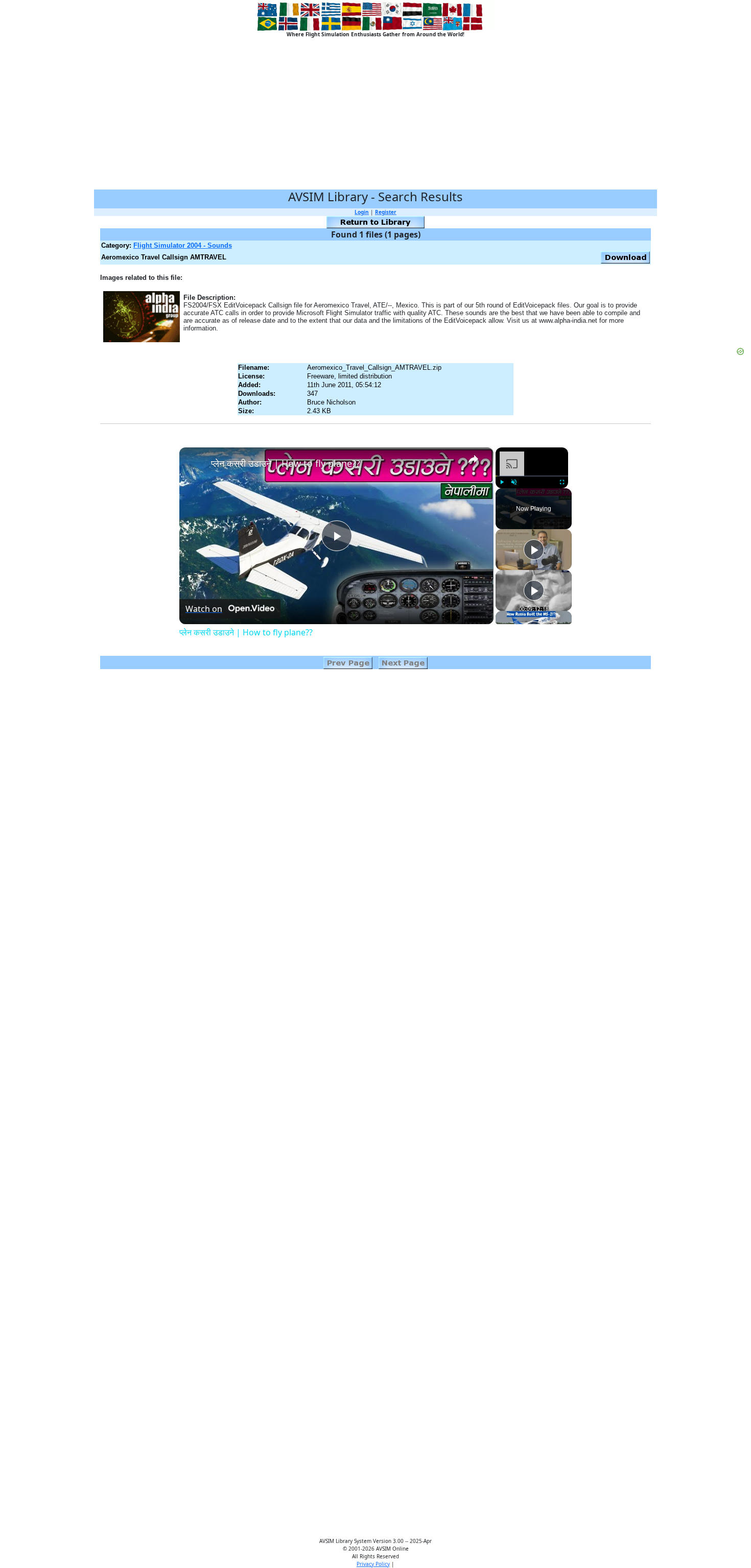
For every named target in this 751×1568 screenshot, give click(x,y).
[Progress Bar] (532, 476)
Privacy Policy (373, 1563)
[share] (473, 459)
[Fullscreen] (562, 482)
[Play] (502, 482)
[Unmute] (514, 482)
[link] (195, 464)
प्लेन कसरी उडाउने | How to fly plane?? (285, 463)
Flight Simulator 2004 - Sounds (182, 245)
